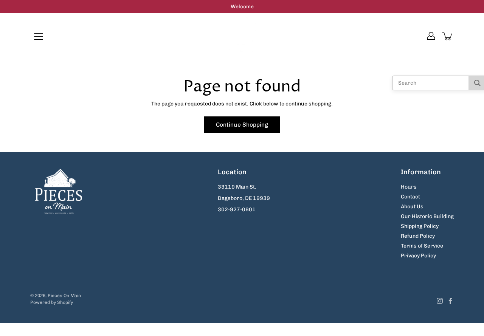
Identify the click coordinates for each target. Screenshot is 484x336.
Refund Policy (418, 236)
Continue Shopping (242, 124)
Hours (409, 187)
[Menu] (38, 36)
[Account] (431, 36)
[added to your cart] (448, 36)
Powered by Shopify (51, 302)
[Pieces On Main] (242, 36)
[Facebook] (450, 301)
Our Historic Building (427, 216)
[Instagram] (439, 301)
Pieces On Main (64, 295)
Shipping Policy (420, 226)
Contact (410, 197)
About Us (412, 206)
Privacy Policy (418, 255)
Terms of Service (422, 246)
